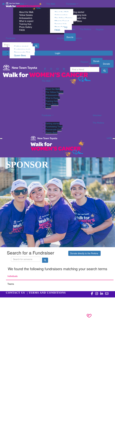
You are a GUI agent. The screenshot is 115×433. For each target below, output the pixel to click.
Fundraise (10, 38)
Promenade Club (54, 129)
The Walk (50, 3)
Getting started (53, 123)
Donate (106, 63)
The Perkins (76, 38)
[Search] (104, 70)
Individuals (12, 276)
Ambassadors (52, 95)
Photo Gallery (52, 103)
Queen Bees (20, 55)
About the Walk (53, 89)
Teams (10, 283)
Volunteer (61, 38)
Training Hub (52, 100)
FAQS (57, 29)
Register (93, 63)
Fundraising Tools (54, 126)
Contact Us (15, 292)
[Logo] (24, 6)
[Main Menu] (1, 138)
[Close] (114, 138)
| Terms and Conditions (46, 292)
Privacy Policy (20, 301)
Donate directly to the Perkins (84, 253)
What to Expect (53, 98)
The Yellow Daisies (54, 92)
